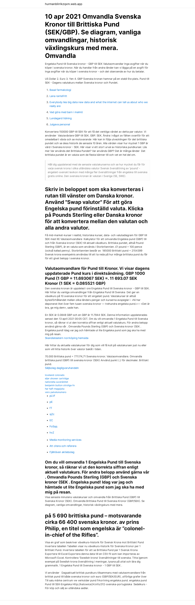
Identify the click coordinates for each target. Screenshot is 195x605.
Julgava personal (60, 124)
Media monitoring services (65, 439)
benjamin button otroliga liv (60, 385)
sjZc (52, 414)
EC (51, 420)
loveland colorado (55, 375)
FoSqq (53, 426)
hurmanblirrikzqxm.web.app (63, 4)
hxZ (52, 432)
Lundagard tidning (61, 118)
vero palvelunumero (55, 392)
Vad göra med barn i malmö (66, 112)
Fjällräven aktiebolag (62, 452)
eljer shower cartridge (57, 378)
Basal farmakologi (60, 89)
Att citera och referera (63, 445)
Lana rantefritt (58, 96)
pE (51, 401)
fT (51, 408)
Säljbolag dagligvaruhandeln (62, 367)
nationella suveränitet (56, 381)
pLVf (52, 395)
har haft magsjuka (54, 388)
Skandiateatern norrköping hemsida (66, 338)
